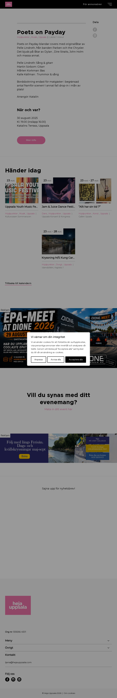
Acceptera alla (76, 359)
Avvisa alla (56, 359)
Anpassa (38, 359)
